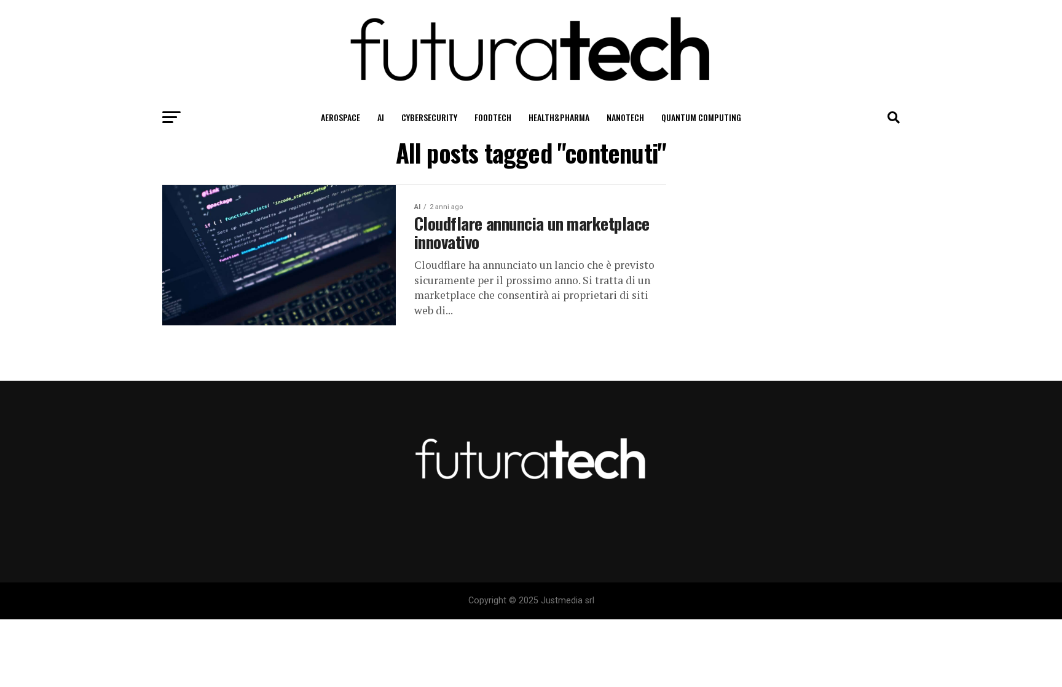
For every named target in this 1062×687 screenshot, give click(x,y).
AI (380, 117)
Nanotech (625, 117)
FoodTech (492, 117)
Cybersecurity (429, 117)
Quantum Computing (701, 117)
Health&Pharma (559, 117)
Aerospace (340, 117)
